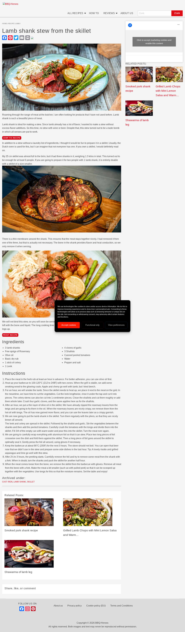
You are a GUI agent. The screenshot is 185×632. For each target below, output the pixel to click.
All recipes (75, 13)
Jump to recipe (11, 138)
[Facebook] (22, 609)
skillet (31, 482)
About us (127, 13)
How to (94, 13)
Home (4, 23)
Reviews (109, 13)
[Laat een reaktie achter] (33, 38)
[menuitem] (76, 13)
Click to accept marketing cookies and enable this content (154, 41)
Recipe (11, 23)
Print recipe (10, 335)
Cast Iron (7, 482)
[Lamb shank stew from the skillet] (61, 78)
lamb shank (20, 482)
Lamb (17, 23)
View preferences (116, 325)
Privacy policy (74, 605)
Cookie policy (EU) (96, 605)
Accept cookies (68, 325)
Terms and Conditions (121, 605)
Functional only (92, 325)
